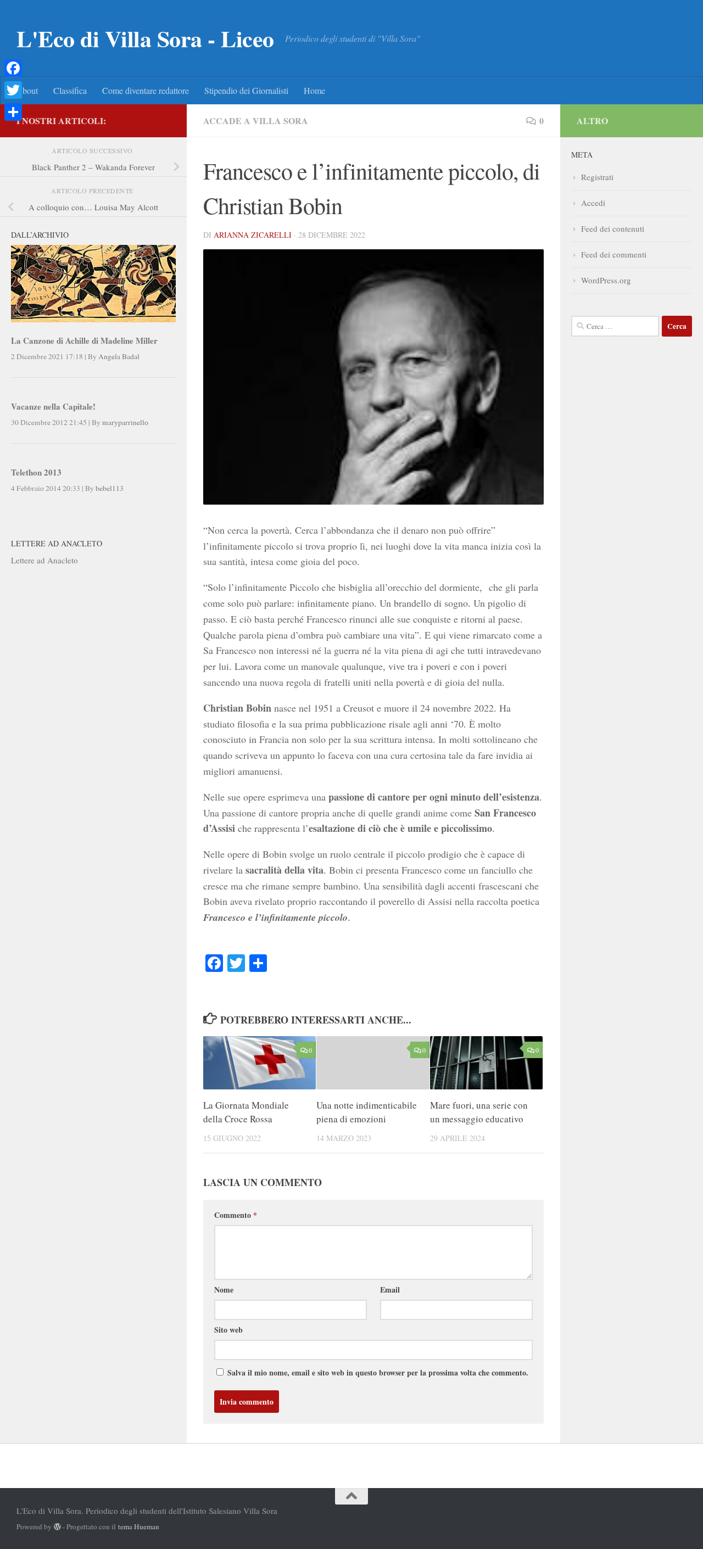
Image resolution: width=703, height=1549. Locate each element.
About (27, 90)
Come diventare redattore (145, 90)
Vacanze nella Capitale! (53, 406)
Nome (223, 1289)
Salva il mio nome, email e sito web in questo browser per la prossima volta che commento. (377, 1372)
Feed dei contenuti (612, 228)
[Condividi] (13, 112)
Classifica (70, 90)
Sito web (228, 1329)
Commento (235, 1215)
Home (314, 90)
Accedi (593, 202)
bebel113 (110, 488)
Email (390, 1289)
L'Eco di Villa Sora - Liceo (145, 38)
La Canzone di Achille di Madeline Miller (84, 340)
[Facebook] (13, 68)
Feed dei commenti (613, 254)
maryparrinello (125, 422)
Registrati (597, 176)
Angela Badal (119, 356)
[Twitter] (13, 90)
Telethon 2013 (36, 472)
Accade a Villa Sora (255, 120)
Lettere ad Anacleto (44, 560)
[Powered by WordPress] (57, 1526)
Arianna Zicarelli (253, 235)
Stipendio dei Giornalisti (246, 90)
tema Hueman (138, 1526)
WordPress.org (606, 280)
